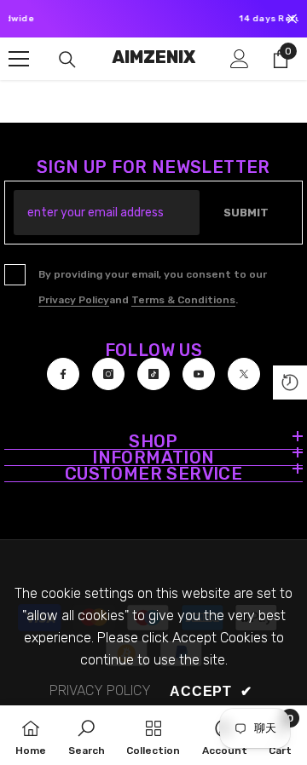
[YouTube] (198, 374)
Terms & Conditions (183, 300)
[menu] (19, 59)
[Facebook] (63, 374)
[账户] (239, 58)
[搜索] (67, 59)
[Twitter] (244, 374)
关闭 (292, 19)
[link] (87, 735)
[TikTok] (153, 374)
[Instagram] (108, 374)
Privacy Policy (73, 300)
